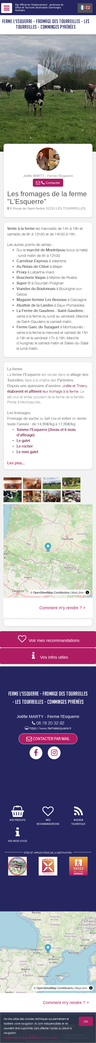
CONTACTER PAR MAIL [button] (51, 738)
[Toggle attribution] (87, 592)
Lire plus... (16, 463)
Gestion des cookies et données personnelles (31, 1037)
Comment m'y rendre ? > (62, 608)
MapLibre (78, 592)
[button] (48, 183)
